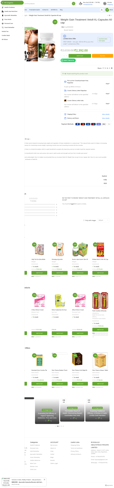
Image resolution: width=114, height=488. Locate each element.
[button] (39, 273)
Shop (51, 451)
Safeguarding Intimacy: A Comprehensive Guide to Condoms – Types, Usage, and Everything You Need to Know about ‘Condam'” (97, 411)
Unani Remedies (35, 457)
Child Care (33, 469)
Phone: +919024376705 (98, 456)
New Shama (35, 372)
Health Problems (35, 445)
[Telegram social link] (112, 68)
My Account (53, 445)
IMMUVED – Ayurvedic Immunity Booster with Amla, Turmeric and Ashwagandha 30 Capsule (27, 483)
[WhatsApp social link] (109, 68)
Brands (52, 460)
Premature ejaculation (99, 318)
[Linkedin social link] (107, 68)
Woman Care (34, 466)
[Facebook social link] (103, 68)
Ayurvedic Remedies (36, 454)
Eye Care (54, 312)
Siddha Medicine (35, 460)
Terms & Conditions (76, 448)
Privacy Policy (75, 451)
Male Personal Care (98, 315)
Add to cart (80, 56)
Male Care (33, 463)
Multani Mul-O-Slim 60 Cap (100, 259)
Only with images (90, 220)
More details (105, 114)
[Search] (73, 3)
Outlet (52, 454)
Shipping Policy (75, 445)
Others (94, 317)
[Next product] (111, 15)
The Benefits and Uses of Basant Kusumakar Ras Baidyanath (47, 416)
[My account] (101, 10)
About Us (53, 448)
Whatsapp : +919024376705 (99, 462)
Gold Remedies (34, 451)
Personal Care (76, 312)
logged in (73, 204)
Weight (25, 15)
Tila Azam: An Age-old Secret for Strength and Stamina (72, 413)
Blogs (52, 457)
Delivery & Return (76, 454)
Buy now (102, 56)
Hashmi (70, 30)
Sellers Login (54, 463)
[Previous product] (108, 15)
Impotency (95, 313)
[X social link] (105, 68)
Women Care (35, 312)
